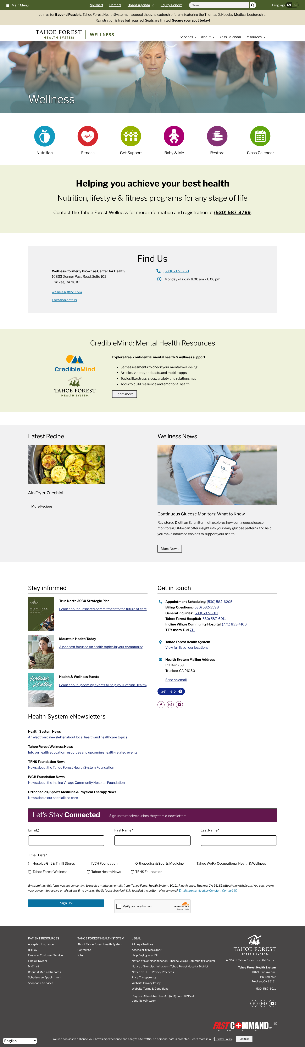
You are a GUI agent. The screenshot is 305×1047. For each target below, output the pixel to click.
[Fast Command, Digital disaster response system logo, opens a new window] (244, 1023)
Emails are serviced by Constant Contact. (206, 890)
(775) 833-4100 (234, 624)
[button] (17, 5)
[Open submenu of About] (212, 37)
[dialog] (152, 1039)
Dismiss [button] (244, 1038)
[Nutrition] (44, 143)
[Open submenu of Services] (195, 37)
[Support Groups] (130, 143)
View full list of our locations (186, 648)
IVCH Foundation (104, 863)
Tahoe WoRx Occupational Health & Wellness (231, 863)
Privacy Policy (223, 1039)
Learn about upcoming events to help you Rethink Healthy (103, 685)
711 (192, 630)
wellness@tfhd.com (67, 292)
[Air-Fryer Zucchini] (88, 472)
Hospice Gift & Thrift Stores (54, 863)
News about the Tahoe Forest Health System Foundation (71, 767)
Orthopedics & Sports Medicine (159, 863)
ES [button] (295, 4)
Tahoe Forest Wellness (50, 872)
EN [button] (289, 4)
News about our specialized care (53, 798)
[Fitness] (87, 143)
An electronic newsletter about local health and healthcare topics (77, 737)
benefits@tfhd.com (144, 1000)
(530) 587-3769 (232, 212)
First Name (123, 830)
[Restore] (217, 143)
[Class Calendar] (260, 143)
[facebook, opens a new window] (161, 704)
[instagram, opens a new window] (170, 704)
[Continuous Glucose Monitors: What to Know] (217, 493)
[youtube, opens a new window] (179, 704)
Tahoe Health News (106, 872)
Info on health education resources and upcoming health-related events (82, 752)
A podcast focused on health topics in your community (101, 647)
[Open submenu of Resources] (263, 37)
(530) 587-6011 (206, 613)
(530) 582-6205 (219, 602)
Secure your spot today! (191, 20)
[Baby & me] (174, 143)
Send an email (176, 680)
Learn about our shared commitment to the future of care (103, 609)
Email (33, 830)
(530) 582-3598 (206, 607)
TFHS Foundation (148, 872)
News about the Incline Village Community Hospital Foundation (76, 783)
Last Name (210, 830)
